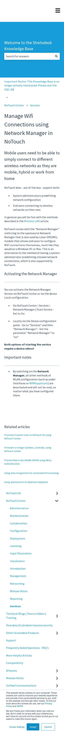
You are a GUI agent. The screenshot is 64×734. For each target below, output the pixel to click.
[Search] (56, 56)
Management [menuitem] (18, 576)
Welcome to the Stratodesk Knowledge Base (28, 45)
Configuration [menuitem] (18, 531)
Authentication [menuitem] (19, 515)
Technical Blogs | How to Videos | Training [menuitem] (26, 615)
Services (35, 105)
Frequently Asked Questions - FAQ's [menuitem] (27, 648)
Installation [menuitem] (17, 561)
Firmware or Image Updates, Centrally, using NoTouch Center (27, 449)
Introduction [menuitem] (18, 568)
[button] (57, 493)
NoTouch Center (14, 105)
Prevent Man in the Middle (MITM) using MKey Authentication (28, 462)
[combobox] (28, 56)
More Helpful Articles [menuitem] (19, 655)
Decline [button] (48, 726)
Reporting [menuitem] (16, 598)
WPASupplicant (38, 383)
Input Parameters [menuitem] (21, 553)
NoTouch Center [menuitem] (16, 500)
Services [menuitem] (15, 606)
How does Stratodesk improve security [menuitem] (29, 625)
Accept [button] (33, 726)
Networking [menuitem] (17, 583)
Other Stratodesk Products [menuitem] (22, 633)
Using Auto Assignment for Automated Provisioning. (31, 473)
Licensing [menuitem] (16, 546)
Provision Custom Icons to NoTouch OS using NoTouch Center (27, 436)
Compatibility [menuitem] (14, 663)
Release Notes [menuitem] (19, 591)
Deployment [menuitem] (17, 538)
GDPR (20, 706)
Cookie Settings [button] (17, 726)
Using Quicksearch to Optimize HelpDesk (26, 482)
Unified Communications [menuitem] (21, 685)
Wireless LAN (32, 221)
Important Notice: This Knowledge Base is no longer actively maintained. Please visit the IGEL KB (31, 85)
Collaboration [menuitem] (18, 523)
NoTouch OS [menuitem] (13, 493)
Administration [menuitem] (19, 508)
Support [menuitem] (11, 640)
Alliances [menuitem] (11, 670)
